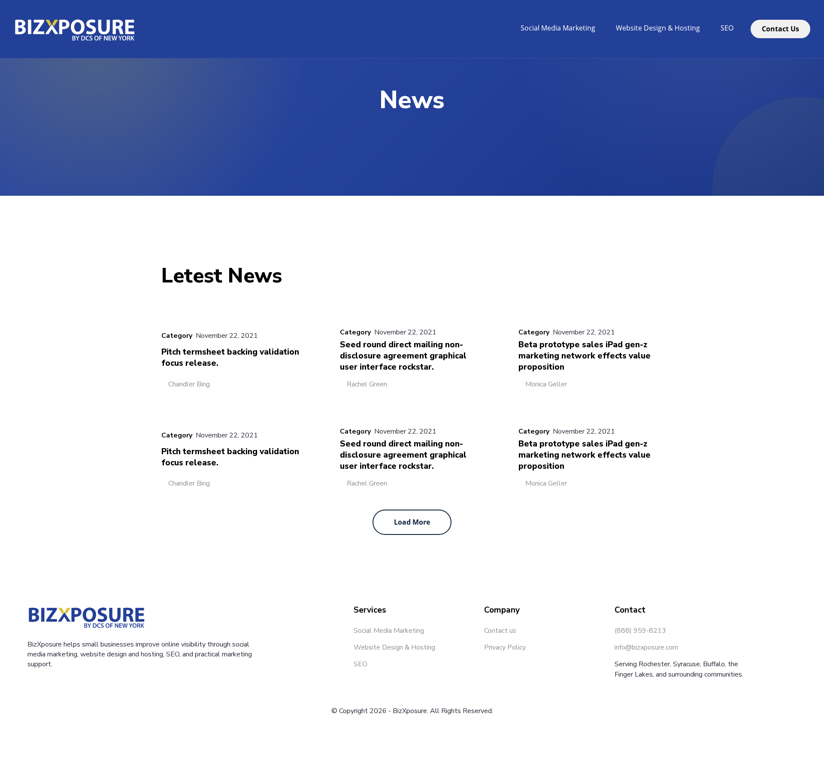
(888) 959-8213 (640, 630)
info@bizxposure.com (646, 647)
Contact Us (780, 28)
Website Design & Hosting (658, 28)
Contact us (500, 630)
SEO (727, 28)
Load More (412, 522)
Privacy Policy (505, 647)
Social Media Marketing (558, 28)
